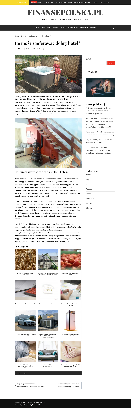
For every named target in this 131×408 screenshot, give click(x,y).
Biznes (37, 28)
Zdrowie (93, 28)
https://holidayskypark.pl (25, 233)
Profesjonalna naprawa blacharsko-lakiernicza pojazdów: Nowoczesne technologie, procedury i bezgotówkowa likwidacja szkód (70, 2)
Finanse (56, 28)
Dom (49, 28)
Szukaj (88, 59)
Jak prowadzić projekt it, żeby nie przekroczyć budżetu (99, 141)
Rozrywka (84, 28)
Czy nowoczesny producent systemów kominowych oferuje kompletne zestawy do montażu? (98, 150)
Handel (63, 28)
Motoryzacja (73, 28)
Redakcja (41, 49)
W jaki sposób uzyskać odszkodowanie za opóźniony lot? (30, 385)
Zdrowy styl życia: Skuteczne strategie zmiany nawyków (67, 385)
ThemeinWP (36, 405)
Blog (43, 28)
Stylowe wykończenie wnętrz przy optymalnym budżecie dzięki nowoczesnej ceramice (99, 111)
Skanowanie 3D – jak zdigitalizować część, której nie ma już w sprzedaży (100, 133)
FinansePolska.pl (65, 12)
